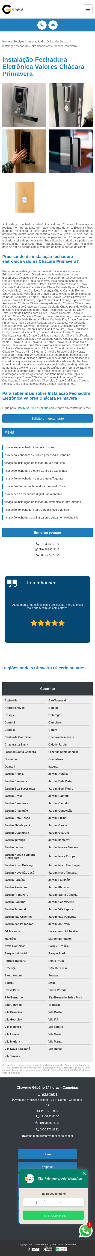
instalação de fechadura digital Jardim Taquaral (33, 478)
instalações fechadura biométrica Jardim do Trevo (35, 486)
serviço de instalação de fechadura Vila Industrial (34, 463)
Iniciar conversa (53, 1215)
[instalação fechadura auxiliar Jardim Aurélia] (71, 105)
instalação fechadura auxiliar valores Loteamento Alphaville (41, 517)
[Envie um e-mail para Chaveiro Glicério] (53, 25)
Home (47, 1154)
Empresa (47, 1167)
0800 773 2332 (49, 555)
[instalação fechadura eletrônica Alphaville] (24, 105)
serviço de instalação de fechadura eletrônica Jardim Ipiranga (42, 502)
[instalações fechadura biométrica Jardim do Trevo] (71, 151)
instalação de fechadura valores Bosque (29, 447)
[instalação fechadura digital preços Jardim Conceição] (24, 151)
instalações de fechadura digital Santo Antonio (33, 494)
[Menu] (88, 9)
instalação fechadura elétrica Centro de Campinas (35, 470)
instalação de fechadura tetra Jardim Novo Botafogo (36, 509)
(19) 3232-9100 (27, 408)
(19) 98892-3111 (48, 549)
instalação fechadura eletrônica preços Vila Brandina (37, 455)
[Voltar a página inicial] (12, 9)
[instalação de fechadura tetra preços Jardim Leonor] (24, 197)
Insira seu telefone (54, 1193)
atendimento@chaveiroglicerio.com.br (49, 1136)
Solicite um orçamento (47, 418)
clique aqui (48, 408)
